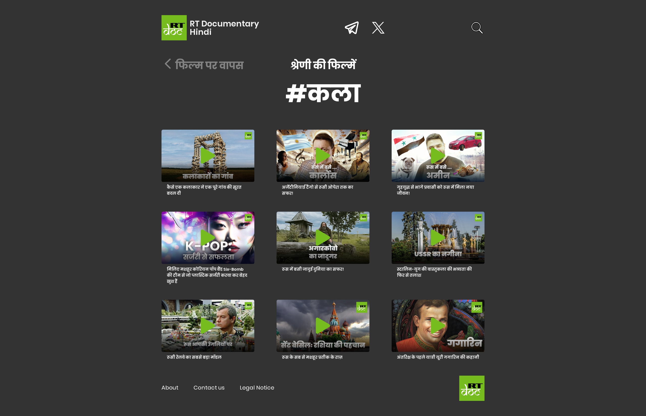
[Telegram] (351, 27)
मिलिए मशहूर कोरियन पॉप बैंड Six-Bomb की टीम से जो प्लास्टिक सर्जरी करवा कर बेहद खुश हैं (207, 275)
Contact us (209, 388)
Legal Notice (257, 388)
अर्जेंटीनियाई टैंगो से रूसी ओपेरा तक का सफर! (317, 190)
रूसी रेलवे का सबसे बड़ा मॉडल (194, 357)
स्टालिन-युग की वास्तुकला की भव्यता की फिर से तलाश (434, 272)
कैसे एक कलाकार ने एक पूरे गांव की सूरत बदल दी (204, 190)
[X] (378, 28)
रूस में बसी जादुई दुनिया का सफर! (313, 269)
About (170, 388)
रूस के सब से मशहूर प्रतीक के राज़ (312, 357)
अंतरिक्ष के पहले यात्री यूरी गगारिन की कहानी (438, 357)
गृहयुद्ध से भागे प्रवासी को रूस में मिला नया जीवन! (435, 190)
